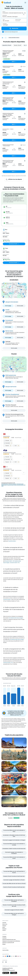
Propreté (7, 445)
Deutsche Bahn (6, 436)
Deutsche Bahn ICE (14, 562)
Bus (6, 229)
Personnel (7, 440)
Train (6, 248)
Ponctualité (7, 459)
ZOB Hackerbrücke (10, 375)
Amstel (7, 309)
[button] (24, 14)
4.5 (11, 459)
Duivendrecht (9, 320)
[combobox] (14, 12)
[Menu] (25, 2)
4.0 (10, 440)
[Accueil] (2, 37)
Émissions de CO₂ (6, 239)
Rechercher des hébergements (11, 31)
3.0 (10, 473)
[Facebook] (6, 962)
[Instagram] (3, 962)
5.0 (10, 478)
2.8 (18, 445)
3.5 (10, 445)
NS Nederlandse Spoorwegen (9, 452)
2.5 (18, 478)
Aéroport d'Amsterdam (11, 302)
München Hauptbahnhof (12, 394)
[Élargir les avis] (23, 440)
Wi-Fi (16, 445)
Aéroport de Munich (10, 386)
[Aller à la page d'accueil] (6, 2)
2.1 (11, 475)
